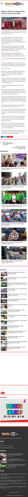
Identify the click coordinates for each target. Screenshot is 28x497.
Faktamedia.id (5, 15)
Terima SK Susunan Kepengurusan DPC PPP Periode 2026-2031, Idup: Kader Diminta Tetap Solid (13, 206)
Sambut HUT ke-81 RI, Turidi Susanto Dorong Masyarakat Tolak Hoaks (12, 243)
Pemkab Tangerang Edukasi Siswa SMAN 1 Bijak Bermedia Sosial (15, 454)
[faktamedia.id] (14, 3)
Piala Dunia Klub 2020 (16, 53)
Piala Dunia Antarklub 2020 (11, 41)
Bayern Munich (4, 53)
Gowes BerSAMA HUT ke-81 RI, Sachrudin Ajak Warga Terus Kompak (16, 459)
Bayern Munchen (8, 37)
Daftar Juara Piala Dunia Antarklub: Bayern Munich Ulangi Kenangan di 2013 (18, 147)
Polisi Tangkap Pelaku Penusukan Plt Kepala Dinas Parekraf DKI (8, 143)
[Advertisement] (14, 370)
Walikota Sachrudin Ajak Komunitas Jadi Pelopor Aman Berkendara (13, 483)
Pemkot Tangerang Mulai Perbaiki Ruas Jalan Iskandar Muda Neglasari (12, 261)
